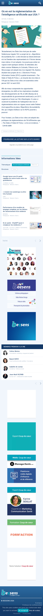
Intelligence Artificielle (9, 131)
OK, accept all (23, 610)
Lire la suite (7, 126)
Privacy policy (27, 613)
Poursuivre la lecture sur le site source (21, 139)
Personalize (16, 613)
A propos (38, 603)
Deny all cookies (34, 610)
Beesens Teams (14, 184)
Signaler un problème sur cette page (22, 145)
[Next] (40, 240)
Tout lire (5, 240)
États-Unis (20, 131)
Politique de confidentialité (32, 605)
